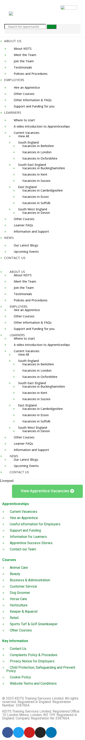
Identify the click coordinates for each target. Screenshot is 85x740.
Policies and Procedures (31, 74)
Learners (12, 112)
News (9, 237)
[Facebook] (7, 732)
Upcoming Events (26, 251)
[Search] (51, 26)
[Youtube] (29, 732)
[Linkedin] (51, 732)
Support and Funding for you (34, 106)
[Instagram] (40, 732)
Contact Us (15, 258)
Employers (14, 80)
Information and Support (31, 231)
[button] (42, 264)
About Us (12, 41)
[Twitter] (18, 732)
